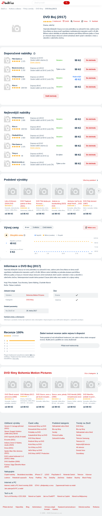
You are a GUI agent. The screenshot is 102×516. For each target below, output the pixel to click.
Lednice (7, 478)
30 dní (27, 227)
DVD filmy (39, 9)
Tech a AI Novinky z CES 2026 (15, 496)
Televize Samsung (82, 438)
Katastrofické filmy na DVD (37, 435)
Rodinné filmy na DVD (36, 441)
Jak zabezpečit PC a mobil (13, 488)
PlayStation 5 (56, 474)
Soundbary (80, 453)
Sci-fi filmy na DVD (35, 447)
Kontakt (47, 509)
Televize (80, 474)
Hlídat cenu (92, 227)
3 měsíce (36, 227)
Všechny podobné (89, 180)
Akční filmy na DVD (35, 450)
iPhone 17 (38, 474)
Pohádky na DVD (34, 432)
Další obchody (51, 96)
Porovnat (76, 21)
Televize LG (80, 441)
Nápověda (19, 507)
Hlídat (86, 21)
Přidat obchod (8, 507)
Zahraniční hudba (58, 438)
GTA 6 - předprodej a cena (44, 485)
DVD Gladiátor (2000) (12, 461)
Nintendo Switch (69, 474)
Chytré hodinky (9, 474)
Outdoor (69, 478)
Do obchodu (91, 60)
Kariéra (55, 509)
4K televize (80, 447)
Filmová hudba (57, 435)
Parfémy (39, 478)
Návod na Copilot (34, 496)
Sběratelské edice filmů (60, 426)
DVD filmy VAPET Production (38, 453)
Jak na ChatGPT (49, 496)
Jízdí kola (60, 478)
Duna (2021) (8, 448)
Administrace (37, 507)
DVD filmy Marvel (34, 438)
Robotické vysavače (19, 478)
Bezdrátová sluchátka (25, 474)
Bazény (77, 478)
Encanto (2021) (9, 440)
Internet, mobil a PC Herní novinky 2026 (18, 485)
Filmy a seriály (28, 9)
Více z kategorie (90, 373)
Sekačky (52, 478)
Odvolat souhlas (84, 507)
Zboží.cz (4, 9)
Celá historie (47, 227)
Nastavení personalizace (67, 507)
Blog (27, 507)
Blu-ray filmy (56, 429)
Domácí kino (80, 450)
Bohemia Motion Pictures (35, 295)
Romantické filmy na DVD (37, 429)
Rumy (31, 478)
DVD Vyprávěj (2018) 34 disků (15, 437)
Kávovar (89, 474)
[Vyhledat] (67, 2)
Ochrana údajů (50, 507)
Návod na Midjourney (79, 496)
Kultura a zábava (15, 9)
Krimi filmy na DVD (35, 444)
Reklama (96, 507)
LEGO (47, 474)
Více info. (15, 358)
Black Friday (86, 478)
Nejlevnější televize (83, 444)
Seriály (54, 432)
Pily (45, 478)
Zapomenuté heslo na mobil (66, 485)
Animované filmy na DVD (37, 426)
